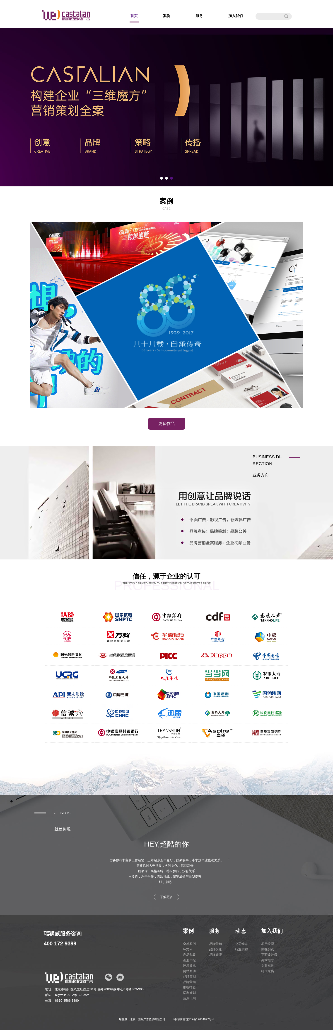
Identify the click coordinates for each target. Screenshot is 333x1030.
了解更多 (166, 897)
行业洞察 (241, 949)
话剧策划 (189, 993)
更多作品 (166, 423)
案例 (166, 16)
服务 (199, 16)
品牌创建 (215, 949)
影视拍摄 (189, 987)
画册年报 (189, 960)
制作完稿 (267, 971)
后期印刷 (189, 998)
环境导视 (189, 965)
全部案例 (189, 944)
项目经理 (267, 944)
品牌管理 (215, 955)
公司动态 (241, 944)
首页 (134, 16)
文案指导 (267, 965)
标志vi (187, 949)
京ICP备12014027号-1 (200, 1019)
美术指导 (267, 960)
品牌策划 (189, 976)
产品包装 (189, 955)
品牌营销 (189, 982)
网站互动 (189, 971)
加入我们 (235, 16)
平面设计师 (269, 955)
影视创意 (267, 949)
